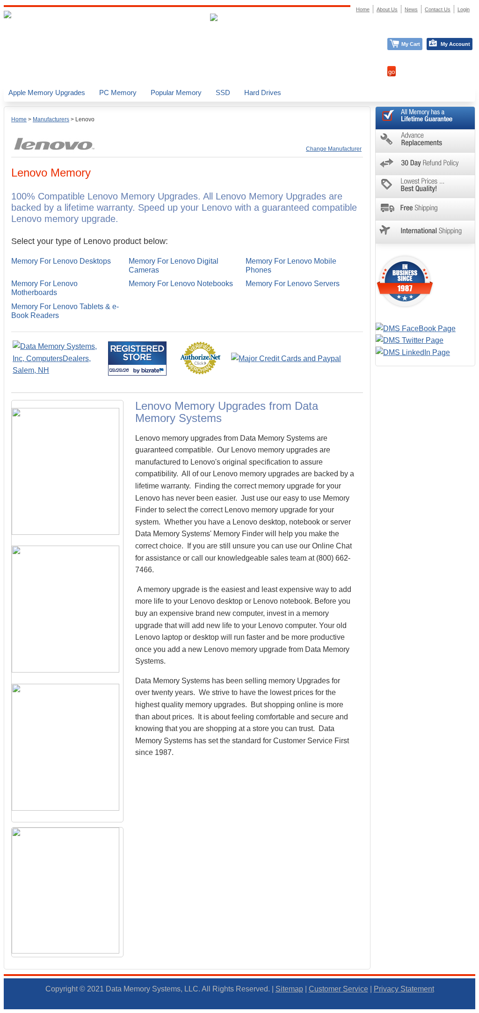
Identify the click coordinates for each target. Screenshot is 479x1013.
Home (19, 119)
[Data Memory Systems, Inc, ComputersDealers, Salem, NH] (59, 370)
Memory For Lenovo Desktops (61, 261)
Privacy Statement (404, 989)
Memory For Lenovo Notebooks (181, 284)
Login (463, 9)
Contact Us (437, 9)
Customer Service (338, 989)
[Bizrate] (154, 370)
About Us (387, 9)
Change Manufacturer (334, 149)
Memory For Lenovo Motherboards (44, 288)
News (411, 9)
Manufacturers (51, 119)
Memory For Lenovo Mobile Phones (291, 265)
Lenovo (84, 119)
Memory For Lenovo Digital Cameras (173, 265)
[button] (478, 1008)
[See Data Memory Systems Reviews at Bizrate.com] (137, 358)
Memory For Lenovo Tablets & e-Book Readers (65, 311)
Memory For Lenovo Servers (293, 284)
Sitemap (289, 989)
